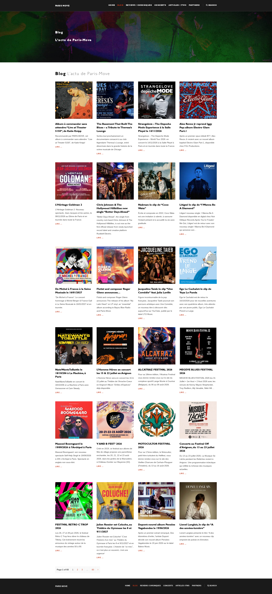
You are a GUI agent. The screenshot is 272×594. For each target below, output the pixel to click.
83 (93, 569)
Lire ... (58, 147)
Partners (194, 5)
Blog (120, 5)
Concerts (160, 5)
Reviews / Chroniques (139, 5)
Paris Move (62, 5)
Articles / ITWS (177, 5)
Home (112, 5)
